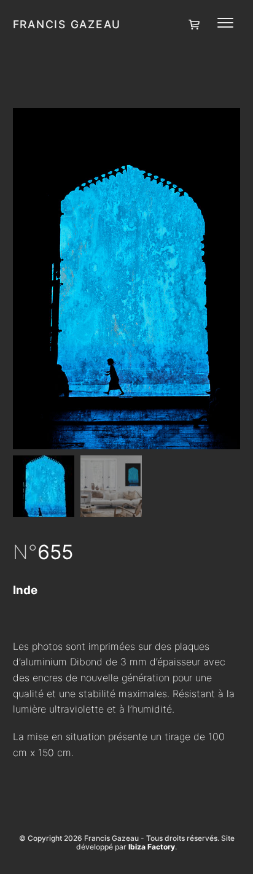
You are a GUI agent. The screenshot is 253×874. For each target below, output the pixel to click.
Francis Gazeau (67, 24)
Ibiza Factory (151, 846)
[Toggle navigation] (225, 22)
